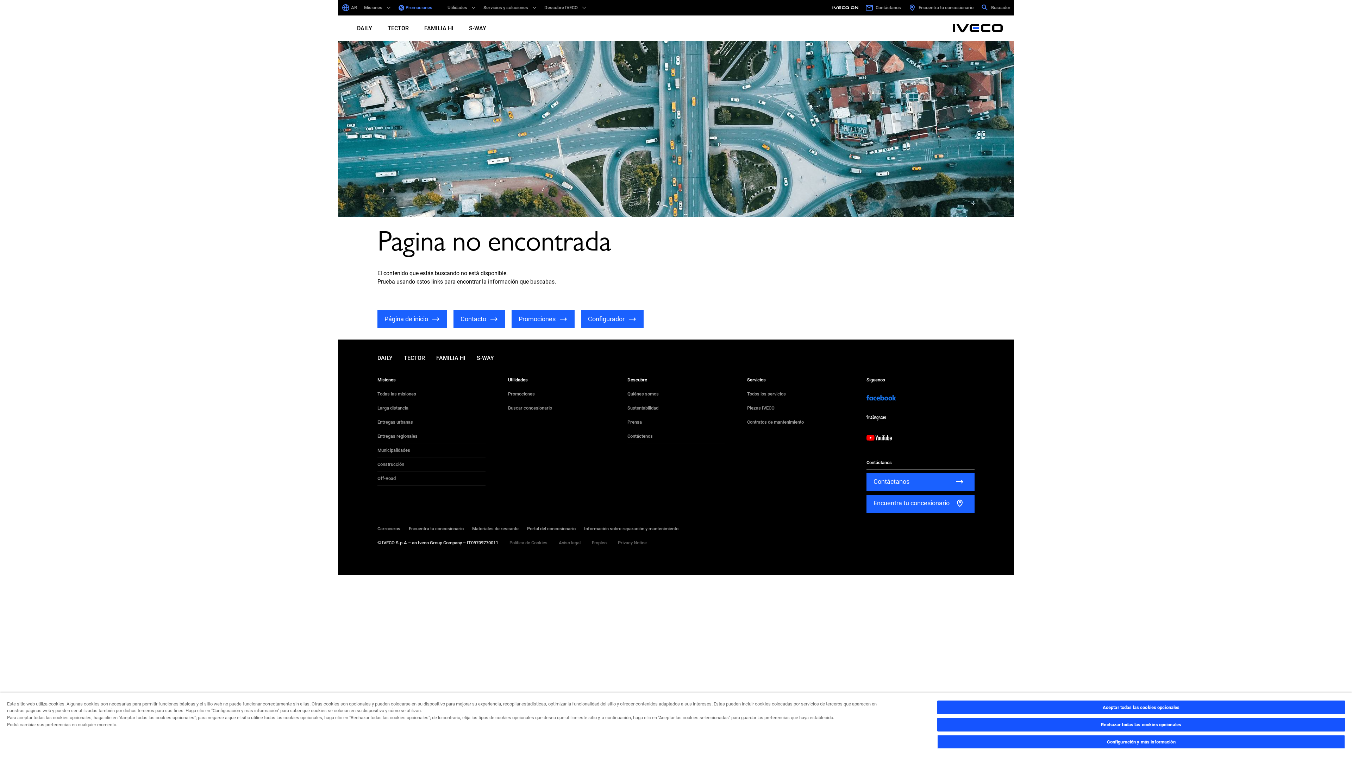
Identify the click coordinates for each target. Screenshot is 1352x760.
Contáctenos (640, 436)
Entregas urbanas (395, 422)
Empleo (599, 542)
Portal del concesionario (551, 528)
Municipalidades (393, 450)
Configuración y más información (1141, 742)
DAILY (364, 28)
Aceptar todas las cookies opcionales (1141, 707)
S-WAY (477, 28)
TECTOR (398, 28)
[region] (676, 726)
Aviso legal (570, 542)
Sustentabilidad (642, 408)
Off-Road (386, 478)
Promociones (419, 7)
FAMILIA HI (438, 28)
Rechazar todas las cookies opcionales (1141, 724)
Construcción (390, 464)
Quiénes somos (643, 394)
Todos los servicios (766, 394)
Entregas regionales (397, 436)
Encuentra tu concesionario (436, 528)
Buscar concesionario (530, 408)
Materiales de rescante (495, 528)
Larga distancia (392, 408)
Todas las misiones (396, 394)
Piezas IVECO (761, 408)
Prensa (634, 422)
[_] (440, 7)
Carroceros (388, 528)
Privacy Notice (632, 542)
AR (354, 7)
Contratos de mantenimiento (775, 422)
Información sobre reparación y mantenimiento (631, 528)
